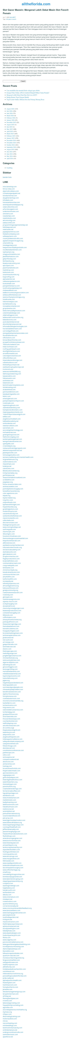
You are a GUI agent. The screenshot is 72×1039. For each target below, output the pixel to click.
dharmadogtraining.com (11, 1016)
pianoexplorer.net (9, 915)
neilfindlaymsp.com (10, 723)
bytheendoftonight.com (11, 505)
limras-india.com (9, 189)
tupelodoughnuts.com (11, 405)
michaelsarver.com (9, 432)
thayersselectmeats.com (11, 771)
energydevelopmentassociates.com (15, 333)
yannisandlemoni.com (10, 392)
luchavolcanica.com (10, 705)
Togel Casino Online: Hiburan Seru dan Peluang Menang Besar (25, 99)
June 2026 (10, 113)
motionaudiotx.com (10, 1019)
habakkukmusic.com (10, 807)
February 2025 (11, 136)
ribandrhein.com (9, 464)
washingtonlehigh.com (11, 886)
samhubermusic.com (10, 1034)
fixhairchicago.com (9, 746)
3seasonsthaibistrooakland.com (14, 477)
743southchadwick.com (11, 344)
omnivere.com (8, 214)
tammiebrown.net (9, 647)
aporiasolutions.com (10, 773)
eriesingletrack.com (10, 399)
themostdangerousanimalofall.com (15, 538)
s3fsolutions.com (9, 338)
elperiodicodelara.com (11, 191)
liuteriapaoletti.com (10, 685)
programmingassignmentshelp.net (15, 225)
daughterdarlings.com (11, 198)
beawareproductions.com (12, 611)
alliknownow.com (9, 543)
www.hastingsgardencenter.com (14, 913)
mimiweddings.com (10, 1025)
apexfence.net (8, 1037)
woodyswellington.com (11, 928)
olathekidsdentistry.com (11, 408)
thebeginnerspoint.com (11, 525)
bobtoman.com (8, 272)
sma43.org (6, 872)
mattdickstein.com (9, 800)
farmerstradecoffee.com (11, 791)
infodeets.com (8, 200)
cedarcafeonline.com (10, 207)
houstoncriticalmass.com (12, 536)
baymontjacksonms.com (11, 676)
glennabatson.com (9, 554)
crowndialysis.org (9, 446)
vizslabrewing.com (9, 387)
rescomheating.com (10, 1023)
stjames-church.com (10, 601)
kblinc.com (6, 396)
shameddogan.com (10, 784)
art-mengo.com (8, 642)
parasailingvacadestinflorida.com (14, 976)
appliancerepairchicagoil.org (13, 241)
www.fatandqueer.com (11, 843)
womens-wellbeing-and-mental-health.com (18, 457)
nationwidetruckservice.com (13, 710)
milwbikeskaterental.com (12, 674)
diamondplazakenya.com (12, 949)
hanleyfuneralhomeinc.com (12, 410)
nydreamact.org (8, 252)
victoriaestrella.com (10, 716)
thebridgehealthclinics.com (12, 780)
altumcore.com (8, 762)
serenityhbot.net (9, 811)
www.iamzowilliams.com (11, 910)
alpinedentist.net (9, 279)
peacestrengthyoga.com (11, 832)
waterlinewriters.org (10, 782)
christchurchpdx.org (10, 570)
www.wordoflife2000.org (11, 371)
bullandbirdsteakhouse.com (13, 865)
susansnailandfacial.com (11, 816)
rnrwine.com (7, 1001)
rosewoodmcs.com (9, 901)
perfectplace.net (8, 475)
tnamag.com (7, 766)
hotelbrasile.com (9, 299)
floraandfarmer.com (10, 335)
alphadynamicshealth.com (12, 980)
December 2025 (11, 122)
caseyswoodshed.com (10, 744)
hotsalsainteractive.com (11, 202)
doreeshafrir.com (9, 606)
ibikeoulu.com (8, 615)
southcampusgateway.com (12, 288)
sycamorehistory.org (10, 904)
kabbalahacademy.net (10, 421)
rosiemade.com (8, 403)
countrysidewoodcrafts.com (13, 238)
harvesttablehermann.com (12, 329)
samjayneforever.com (10, 962)
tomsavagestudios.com (11, 455)
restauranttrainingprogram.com (14, 448)
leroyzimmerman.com (10, 994)
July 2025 (9, 127)
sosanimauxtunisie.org (11, 275)
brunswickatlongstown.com (13, 633)
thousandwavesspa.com (11, 719)
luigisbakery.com (9, 888)
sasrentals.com (8, 428)
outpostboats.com (9, 502)
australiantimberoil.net (11, 322)
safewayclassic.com (10, 236)
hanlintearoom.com (10, 985)
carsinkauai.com (8, 971)
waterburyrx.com (9, 732)
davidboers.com (8, 795)
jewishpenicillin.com (10, 453)
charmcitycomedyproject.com (13, 608)
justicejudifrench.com (10, 622)
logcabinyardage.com (10, 793)
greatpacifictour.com (10, 714)
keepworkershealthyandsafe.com (15, 247)
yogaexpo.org (8, 482)
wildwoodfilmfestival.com (12, 295)
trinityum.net (7, 919)
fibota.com (6, 937)
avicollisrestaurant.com (11, 726)
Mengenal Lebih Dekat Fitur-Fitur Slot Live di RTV (22, 95)
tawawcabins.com (9, 376)
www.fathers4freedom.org (12, 822)
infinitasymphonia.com (11, 583)
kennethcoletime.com (10, 629)
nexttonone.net (8, 809)
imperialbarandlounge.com (12, 360)
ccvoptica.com (8, 883)
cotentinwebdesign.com (11, 313)
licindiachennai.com (10, 196)
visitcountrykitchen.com (11, 660)
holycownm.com (9, 707)
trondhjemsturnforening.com (13, 947)
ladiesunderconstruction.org (13, 317)
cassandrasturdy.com (10, 514)
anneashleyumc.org (10, 845)
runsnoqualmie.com (10, 854)
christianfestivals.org (10, 658)
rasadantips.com (9, 216)
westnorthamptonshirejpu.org (14, 297)
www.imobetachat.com (11, 798)
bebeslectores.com (9, 320)
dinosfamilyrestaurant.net (12, 324)
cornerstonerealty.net (10, 906)
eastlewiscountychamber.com (13, 545)
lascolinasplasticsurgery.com (13, 868)
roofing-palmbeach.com (11, 349)
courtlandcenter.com (10, 721)
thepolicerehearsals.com (11, 541)
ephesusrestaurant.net (11, 926)
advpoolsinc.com (9, 735)
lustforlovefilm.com (10, 579)
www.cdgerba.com (9, 940)
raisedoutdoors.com (10, 362)
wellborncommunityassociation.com (16, 293)
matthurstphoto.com (10, 965)
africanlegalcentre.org (11, 586)
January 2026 (11, 120)
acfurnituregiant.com (10, 209)
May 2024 (10, 156)
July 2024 (9, 152)
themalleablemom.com (11, 626)
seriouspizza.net (8, 757)
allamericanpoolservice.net (12, 450)
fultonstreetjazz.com (10, 302)
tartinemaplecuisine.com (11, 635)
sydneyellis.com (8, 444)
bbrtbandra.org (8, 261)
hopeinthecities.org (10, 507)
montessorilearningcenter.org (13, 958)
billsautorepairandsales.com (13, 953)
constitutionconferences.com (13, 750)
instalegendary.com (10, 245)
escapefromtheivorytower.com (14, 342)
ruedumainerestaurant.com (13, 592)
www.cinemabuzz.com (11, 897)
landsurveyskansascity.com (12, 847)
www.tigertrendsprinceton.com (14, 820)
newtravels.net (8, 229)
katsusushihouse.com (10, 588)
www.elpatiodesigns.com (12, 933)
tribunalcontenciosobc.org (12, 547)
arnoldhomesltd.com (10, 353)
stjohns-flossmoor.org (10, 694)
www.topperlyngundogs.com (13, 825)
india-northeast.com (10, 347)
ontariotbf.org (8, 243)
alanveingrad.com (9, 665)
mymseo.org (7, 1012)
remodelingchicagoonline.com (13, 874)
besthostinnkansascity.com (12, 1028)
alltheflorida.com (36, 3)
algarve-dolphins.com (10, 662)
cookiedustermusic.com (11, 698)
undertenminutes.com (11, 211)
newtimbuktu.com (9, 218)
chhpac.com (7, 1014)
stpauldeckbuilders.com (11, 850)
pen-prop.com (8, 818)
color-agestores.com (10, 493)
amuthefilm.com (9, 577)
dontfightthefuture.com (11, 351)
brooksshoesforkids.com (12, 768)
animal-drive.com (9, 764)
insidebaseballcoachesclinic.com (14, 969)
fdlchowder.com (8, 861)
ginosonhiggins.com (10, 667)
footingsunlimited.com (11, 852)
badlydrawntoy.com (10, 802)
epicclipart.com (8, 265)
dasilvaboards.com (9, 552)
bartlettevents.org (9, 304)
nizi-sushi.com (8, 640)
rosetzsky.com (8, 595)
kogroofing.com (8, 277)
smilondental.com (9, 423)
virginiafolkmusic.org (10, 459)
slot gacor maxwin (11, 19)
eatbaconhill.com (9, 223)
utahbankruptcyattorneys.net (13, 367)
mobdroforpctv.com (10, 511)
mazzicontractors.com (11, 922)
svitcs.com (6, 755)
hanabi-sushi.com (9, 890)
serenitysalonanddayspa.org (13, 205)
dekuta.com (7, 895)
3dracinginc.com (9, 534)
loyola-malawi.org (9, 498)
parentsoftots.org (9, 786)
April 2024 (10, 158)
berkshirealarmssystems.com (13, 385)
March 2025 (10, 134)
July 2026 (9, 111)
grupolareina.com (9, 308)
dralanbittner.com (9, 390)
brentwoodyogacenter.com (12, 877)
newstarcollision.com (10, 426)
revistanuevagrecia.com (11, 599)
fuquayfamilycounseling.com (13, 1005)
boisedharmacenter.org (11, 491)
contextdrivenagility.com (11, 613)
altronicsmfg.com (9, 220)
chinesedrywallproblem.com (13, 689)
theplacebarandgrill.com (11, 730)
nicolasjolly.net (8, 581)
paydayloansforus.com (11, 232)
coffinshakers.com (9, 617)
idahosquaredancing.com (12, 374)
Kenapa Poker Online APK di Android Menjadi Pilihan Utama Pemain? (28, 93)
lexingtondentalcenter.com (12, 441)
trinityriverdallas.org (10, 473)
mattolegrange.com (10, 653)
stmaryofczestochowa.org (12, 620)
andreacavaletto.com (10, 486)
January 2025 (11, 138)
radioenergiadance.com (11, 281)
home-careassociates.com (12, 484)
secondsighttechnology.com (13, 430)
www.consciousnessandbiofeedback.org (17, 908)
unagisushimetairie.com (11, 254)
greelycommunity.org (10, 590)
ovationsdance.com (10, 462)
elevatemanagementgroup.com (14, 992)
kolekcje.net (7, 466)
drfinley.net (7, 996)
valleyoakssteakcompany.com (13, 741)
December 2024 (11, 140)
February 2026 (11, 118)
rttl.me (5, 1021)
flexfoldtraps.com (9, 836)
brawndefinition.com (10, 561)
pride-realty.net (8, 978)
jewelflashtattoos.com (11, 256)
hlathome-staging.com (11, 437)
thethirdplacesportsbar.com (13, 924)
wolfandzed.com (9, 892)
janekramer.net (8, 638)
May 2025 (10, 129)
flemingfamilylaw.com (10, 998)
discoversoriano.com (10, 523)
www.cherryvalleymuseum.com (14, 311)
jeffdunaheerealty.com (11, 829)
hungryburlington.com (11, 631)
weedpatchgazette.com (11, 394)
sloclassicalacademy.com (11, 550)
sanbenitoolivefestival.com (12, 516)
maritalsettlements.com (11, 671)
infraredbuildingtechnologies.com (15, 326)
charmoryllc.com (9, 532)
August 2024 (10, 149)
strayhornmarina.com (10, 556)
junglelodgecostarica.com (12, 656)
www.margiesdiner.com (11, 859)
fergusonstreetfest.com (11, 960)
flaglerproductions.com (11, 559)
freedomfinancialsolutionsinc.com (15, 834)
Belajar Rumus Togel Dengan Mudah (18, 97)
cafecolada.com (8, 520)
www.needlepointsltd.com (12, 863)
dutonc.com (7, 649)
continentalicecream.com (12, 563)
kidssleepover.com (9, 227)
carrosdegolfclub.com (10, 331)
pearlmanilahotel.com (10, 268)
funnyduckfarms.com (10, 987)
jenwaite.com (7, 989)
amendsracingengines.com (12, 838)
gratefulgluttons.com (10, 509)
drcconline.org (8, 728)
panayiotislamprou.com (11, 286)
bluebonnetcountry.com (11, 263)
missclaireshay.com (10, 187)
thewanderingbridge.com (12, 624)
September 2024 (11, 147)
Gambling (9, 168)
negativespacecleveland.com (13, 683)
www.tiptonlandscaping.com (13, 879)
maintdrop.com (8, 270)
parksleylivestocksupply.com (13, 489)
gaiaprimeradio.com (10, 644)
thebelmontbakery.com (11, 234)
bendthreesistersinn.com (12, 692)
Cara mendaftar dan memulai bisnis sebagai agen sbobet (23, 90)
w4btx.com (7, 417)
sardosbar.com (8, 381)
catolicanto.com (8, 468)
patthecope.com (8, 753)
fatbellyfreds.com (9, 931)
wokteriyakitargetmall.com (12, 439)
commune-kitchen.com (11, 574)
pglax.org (6, 680)
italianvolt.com (8, 383)
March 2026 (10, 116)
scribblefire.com (8, 480)
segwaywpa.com (9, 775)
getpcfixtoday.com (9, 259)
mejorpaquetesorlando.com (13, 412)
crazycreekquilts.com (10, 565)
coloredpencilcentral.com (12, 356)
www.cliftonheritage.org (11, 870)
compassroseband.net (11, 759)
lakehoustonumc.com (10, 804)
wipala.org (6, 496)
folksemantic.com (9, 378)
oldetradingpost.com (10, 315)
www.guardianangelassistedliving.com (16, 944)
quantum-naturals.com (11, 956)
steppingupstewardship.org (13, 881)
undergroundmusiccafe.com (13, 1032)
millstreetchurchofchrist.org (13, 974)
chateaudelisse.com (10, 290)
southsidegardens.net (10, 917)
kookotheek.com (9, 284)
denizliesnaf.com (9, 748)
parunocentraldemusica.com (13, 942)
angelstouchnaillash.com (12, 419)
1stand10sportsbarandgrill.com (14, 414)
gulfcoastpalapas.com (10, 777)
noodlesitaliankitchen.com (12, 250)
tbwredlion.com (8, 951)
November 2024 (11, 143)
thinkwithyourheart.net (11, 365)
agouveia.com (8, 1007)
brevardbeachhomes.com (12, 340)
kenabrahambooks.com (11, 572)
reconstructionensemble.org (13, 701)
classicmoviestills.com (10, 518)
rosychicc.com (8, 500)
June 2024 (10, 154)
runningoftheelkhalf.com (12, 827)
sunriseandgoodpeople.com (13, 687)
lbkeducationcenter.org (11, 471)
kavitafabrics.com (9, 703)
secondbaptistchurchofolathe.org (15, 1010)
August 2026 (10, 109)
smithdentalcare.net (10, 1030)
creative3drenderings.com (12, 789)
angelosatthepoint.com (11, 737)
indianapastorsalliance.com (12, 739)
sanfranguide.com (9, 529)
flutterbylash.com (9, 983)
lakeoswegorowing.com (11, 1003)
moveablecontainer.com (11, 306)
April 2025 (10, 131)
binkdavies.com (8, 568)
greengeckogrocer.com (11, 435)
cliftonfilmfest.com (9, 358)
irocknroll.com (8, 369)
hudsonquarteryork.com (11, 935)
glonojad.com (8, 597)
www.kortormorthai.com (12, 841)
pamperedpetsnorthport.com (13, 401)
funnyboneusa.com (10, 696)
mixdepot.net (7, 899)
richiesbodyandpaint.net (11, 193)
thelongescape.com (10, 651)
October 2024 (11, 145)
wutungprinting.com (10, 669)
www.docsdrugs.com (10, 856)
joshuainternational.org (11, 813)
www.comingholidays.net (12, 527)
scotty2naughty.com (10, 604)
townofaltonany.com (10, 678)
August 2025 (10, 125)
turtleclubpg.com (9, 712)
